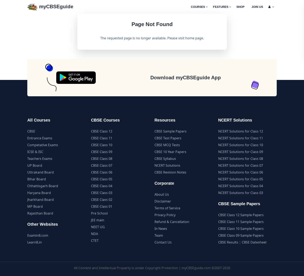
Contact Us (163, 242)
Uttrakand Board (40, 172)
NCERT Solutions (167, 165)
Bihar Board (36, 179)
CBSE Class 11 (101, 138)
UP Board (34, 165)
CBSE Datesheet (254, 242)
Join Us (257, 6)
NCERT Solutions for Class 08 (240, 158)
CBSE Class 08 (101, 158)
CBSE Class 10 (101, 145)
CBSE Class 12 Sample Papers (241, 215)
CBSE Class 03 (101, 192)
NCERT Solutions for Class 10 (240, 145)
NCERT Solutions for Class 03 (240, 192)
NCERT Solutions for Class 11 (240, 138)
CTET (95, 240)
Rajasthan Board (40, 213)
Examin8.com (37, 235)
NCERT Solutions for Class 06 (240, 172)
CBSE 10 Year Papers (170, 151)
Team (158, 235)
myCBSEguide (55, 6)
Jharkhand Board (40, 199)
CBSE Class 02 (101, 199)
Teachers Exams (39, 158)
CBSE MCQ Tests (167, 145)
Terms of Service (167, 208)
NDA (94, 233)
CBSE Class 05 (101, 179)
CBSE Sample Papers (170, 131)
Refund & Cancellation (171, 221)
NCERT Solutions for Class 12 (240, 131)
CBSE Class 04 (101, 186)
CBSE (31, 131)
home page (194, 38)
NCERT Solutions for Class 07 (240, 165)
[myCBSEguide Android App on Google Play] (76, 77)
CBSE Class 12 (101, 131)
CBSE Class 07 (101, 165)
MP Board (35, 206)
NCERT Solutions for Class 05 (240, 179)
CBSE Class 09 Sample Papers (241, 235)
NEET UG (98, 227)
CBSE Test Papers (167, 138)
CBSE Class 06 (101, 172)
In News (160, 228)
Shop (240, 6)
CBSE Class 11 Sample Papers (241, 221)
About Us (161, 194)
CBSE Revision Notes (170, 172)
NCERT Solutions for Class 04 (240, 186)
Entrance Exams (39, 138)
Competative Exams (42, 145)
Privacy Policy (165, 215)
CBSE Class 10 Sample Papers (241, 228)
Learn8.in (34, 242)
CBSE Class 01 (101, 206)
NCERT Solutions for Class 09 (240, 151)
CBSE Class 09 (101, 151)
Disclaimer (162, 201)
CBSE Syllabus (165, 158)
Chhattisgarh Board (42, 186)
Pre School (99, 213)
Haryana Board (39, 192)
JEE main (97, 220)
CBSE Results (228, 242)
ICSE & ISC (35, 151)
